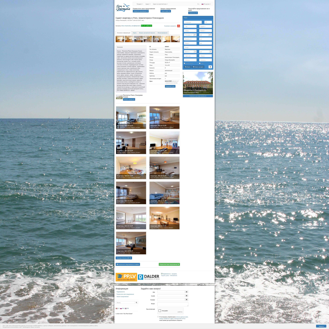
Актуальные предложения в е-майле (128, 264)
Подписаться (192, 13)
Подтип (202, 26)
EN (128, 308)
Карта (134, 33)
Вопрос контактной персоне (147, 33)
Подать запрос (165, 11)
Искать (188, 67)
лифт (202, 63)
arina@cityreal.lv (135, 26)
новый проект (189, 63)
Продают (139, 4)
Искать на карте (198, 67)
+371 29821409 (147, 26)
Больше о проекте (128, 99)
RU (123, 308)
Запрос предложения (123, 296)
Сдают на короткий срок (160, 4)
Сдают (148, 4)
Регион (202, 30)
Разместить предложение (140, 11)
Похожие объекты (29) (123, 258)
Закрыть (321, 326)
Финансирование (162, 33)
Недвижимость (121, 292)
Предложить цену (170, 86)
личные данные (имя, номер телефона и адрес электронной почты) (173, 317)
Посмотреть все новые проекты (197, 96)
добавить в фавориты (170, 26)
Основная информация (123, 33)
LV (118, 308)
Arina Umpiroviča (126, 26)
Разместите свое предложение (169, 264)
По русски (207, 4)
